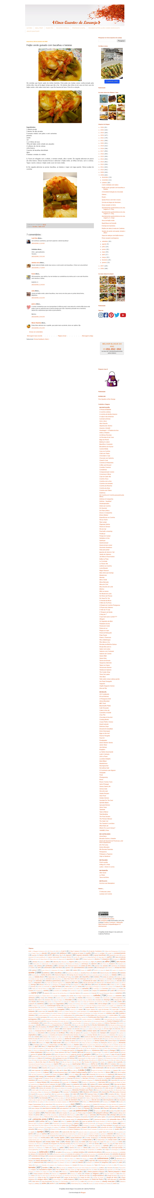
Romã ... (104, 197)
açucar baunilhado (100, 955)
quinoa (44, 1134)
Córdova (100, 1007)
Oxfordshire (103, 1104)
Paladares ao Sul (38, 1106)
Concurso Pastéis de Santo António (96, 1005)
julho (103, 246)
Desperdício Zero (57, 1025)
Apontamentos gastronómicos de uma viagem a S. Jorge (113, 217)
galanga (88, 1052)
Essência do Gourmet (57, 1035)
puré (124, 1129)
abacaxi (53, 953)
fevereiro (105, 260)
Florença (115, 1048)
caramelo (86, 990)
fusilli (81, 1052)
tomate (32, 1167)
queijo (40, 1131)
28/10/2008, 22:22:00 (38, 298)
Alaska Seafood (88, 959)
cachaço (110, 986)
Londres (47, 1074)
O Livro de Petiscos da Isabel (74, 1098)
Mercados (49, 1086)
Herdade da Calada (111, 1058)
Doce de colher (82, 1027)
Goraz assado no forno (109, 205)
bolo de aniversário (88, 982)
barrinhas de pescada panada (94, 975)
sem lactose (67, 1152)
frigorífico (123, 1050)
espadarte (86, 1033)
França (105, 1050)
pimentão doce (115, 1119)
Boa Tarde (48, 982)
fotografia (80, 1050)
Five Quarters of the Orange (106, 399)
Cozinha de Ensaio (98, 1013)
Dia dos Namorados (98, 1025)
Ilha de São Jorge (41, 1062)
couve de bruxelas (103, 1009)
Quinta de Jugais (82, 1133)
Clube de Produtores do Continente (93, 1001)
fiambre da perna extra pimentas (92, 1044)
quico (38, 1133)
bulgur (123, 984)
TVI (122, 1169)
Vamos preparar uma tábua (41, 1173)
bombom (117, 982)
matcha (85, 1082)
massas (74, 1082)
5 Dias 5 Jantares (75, 951)
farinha (77, 1037)
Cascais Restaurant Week (106, 993)
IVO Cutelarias (112, 1064)
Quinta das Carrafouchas (68, 1133)
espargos (103, 1033)
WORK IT (53, 1183)
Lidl (60, 1070)
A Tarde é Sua (35, 953)
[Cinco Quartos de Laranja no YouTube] (123, 316)
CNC (106, 1001)
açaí (96, 953)
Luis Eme (35, 238)
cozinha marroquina (41, 1017)
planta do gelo (32, 1123)
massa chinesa (75, 1080)
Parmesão (97, 1108)
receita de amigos (94, 1135)
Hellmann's (101, 1058)
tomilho (45, 1167)
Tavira (30, 1165)
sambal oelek (95, 1147)
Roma (114, 1141)
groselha (108, 1056)
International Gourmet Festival (37, 1064)
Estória (83, 1035)
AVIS (96, 970)
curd (124, 1021)
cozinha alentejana (81, 1011)
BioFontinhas (110, 980)
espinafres (32, 1035)
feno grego (113, 1042)
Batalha (107, 975)
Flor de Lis (81, 1048)
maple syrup (38, 1078)
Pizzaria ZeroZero (100, 1121)
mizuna (63, 1088)
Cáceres (103, 986)
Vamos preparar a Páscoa (96, 1171)
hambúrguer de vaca (61, 1058)
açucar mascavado (54, 957)
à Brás (84, 951)
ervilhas (62, 1033)
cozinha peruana (113, 1017)
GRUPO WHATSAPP (33, 31)
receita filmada (119, 1135)
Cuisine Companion (113, 1021)
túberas (102, 1169)
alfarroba (56, 961)
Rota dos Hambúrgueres (79, 1143)
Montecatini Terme (120, 1090)
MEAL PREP (39, 28)
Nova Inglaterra (112, 1096)
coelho (120, 1001)
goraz (123, 1054)
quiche (31, 1134)
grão (80, 1056)
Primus (53, 1129)
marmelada (118, 1078)
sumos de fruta (38, 1162)
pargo (74, 1108)
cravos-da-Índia (108, 1019)
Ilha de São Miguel (54, 1062)
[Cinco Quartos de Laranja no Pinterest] (111, 316)
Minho (123, 1086)
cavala (71, 995)
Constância (51, 1007)
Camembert (105, 988)
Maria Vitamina (36, 323)
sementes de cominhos (73, 1154)
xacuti (90, 1183)
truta (95, 1169)
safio (58, 1145)
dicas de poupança (41, 1027)
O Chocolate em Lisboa (57, 1098)
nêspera (52, 1096)
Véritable (87, 1173)
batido (77, 977)
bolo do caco (100, 982)
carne (34, 993)
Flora (100, 1048)
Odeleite (116, 1098)
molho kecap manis (47, 1090)
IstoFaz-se (94, 1064)
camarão (85, 988)
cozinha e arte (110, 1013)
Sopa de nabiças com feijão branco (112, 235)
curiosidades (35, 1023)
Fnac (35, 1050)
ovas (66, 1104)
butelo (40, 986)
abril (103, 254)
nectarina (111, 1094)
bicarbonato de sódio (90, 981)
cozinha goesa (67, 1015)
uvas (51, 1171)
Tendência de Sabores (63, 1165)
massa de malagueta (87, 1080)
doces (57, 1029)
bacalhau (35, 226)
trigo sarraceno (81, 1169)
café (124, 986)
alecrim (122, 959)
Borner (123, 982)
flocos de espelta (38, 1048)
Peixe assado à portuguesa (110, 238)
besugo (31, 980)
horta (35, 1060)
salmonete (31, 1147)
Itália (102, 1064)
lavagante (53, 1067)
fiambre (76, 1045)
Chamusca (89, 997)
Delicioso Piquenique (110, 1023)
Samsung (104, 1147)
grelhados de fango (90, 1056)
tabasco (62, 1162)
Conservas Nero (33, 1007)
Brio (83, 984)
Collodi (85, 1003)
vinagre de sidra (85, 1177)
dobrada (66, 1027)
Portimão (108, 1123)
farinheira (122, 1040)
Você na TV (74, 1181)
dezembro (105, 177)
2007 (102, 266)
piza (77, 1121)
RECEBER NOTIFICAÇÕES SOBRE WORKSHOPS (104, 28)
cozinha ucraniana (87, 1019)
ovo (73, 1104)
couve (81, 1009)
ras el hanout (51, 1135)
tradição (33, 1169)
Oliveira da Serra (94, 1102)
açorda (34, 955)
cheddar (97, 997)
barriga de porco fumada (76, 975)
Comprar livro (112, 81)
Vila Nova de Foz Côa (71, 1175)
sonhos (75, 1160)
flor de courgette (71, 1048)
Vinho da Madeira (84, 1179)
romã (120, 1142)
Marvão (47, 1080)
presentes (94, 1127)
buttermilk (46, 986)
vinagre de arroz (112, 1175)
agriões (109, 957)
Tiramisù (103, 1165)
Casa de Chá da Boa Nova (60, 993)
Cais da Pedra (42, 988)
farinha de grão (98, 1038)
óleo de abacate (58, 1100)
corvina (45, 1009)
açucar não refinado (79, 957)
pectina (111, 1111)
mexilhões (58, 1086)
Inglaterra (110, 1062)
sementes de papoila (71, 1156)
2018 (102, 148)
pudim (117, 1129)
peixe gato (73, 1113)
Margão (93, 1078)
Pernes (72, 1114)
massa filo (114, 1080)
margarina (100, 1078)
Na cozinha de (59, 1094)
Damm (93, 1023)
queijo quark (93, 1132)
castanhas (119, 993)
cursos (45, 1023)
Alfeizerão (64, 961)
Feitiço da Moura (86, 1042)
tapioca (114, 1162)
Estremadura (103, 1035)
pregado (49, 1127)
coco (112, 1001)
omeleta (106, 1101)
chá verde (72, 997)
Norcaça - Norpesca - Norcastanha (89, 1096)
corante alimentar (90, 1007)
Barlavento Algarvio (60, 975)
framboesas (96, 1050)
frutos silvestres (59, 1052)
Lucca (71, 1074)
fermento (122, 1042)
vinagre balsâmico (98, 1175)
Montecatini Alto (109, 1090)
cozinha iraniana (102, 1015)
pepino (90, 1113)
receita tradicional (76, 1137)
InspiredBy (120, 1062)
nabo (75, 1094)
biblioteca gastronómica (53, 981)
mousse (95, 1092)
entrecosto (103, 1031)
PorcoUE (93, 1123)
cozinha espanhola (44, 1015)
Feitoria (96, 1042)
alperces (94, 964)
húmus (74, 1060)
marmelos (32, 1080)
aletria (42, 961)
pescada (93, 1115)
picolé (110, 1117)
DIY (59, 1027)
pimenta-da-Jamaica (100, 1119)
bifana (102, 980)
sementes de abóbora (95, 1152)
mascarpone (55, 1080)
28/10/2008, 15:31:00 (38, 256)
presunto (31, 1129)
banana (123, 973)
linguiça (116, 1070)
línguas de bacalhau (97, 1070)
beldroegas (83, 979)
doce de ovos (39, 1028)
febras (41, 1042)
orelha (121, 1101)
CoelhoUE (31, 1003)
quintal (103, 1133)
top (55, 1167)
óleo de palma (39, 1101)
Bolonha (109, 982)
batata (114, 975)
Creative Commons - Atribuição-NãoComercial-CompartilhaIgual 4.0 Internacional (110, 924)
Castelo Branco (46, 995)
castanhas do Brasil (34, 995)
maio (103, 252)
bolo (76, 982)
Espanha (94, 1033)
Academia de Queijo (77, 953)
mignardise (77, 1086)
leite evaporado (36, 1070)
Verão (80, 1173)
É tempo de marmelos (108, 226)
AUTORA (29, 28)
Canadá (31, 990)
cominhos (122, 1004)
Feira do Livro (75, 1042)
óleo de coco (96, 1100)
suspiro (55, 1162)
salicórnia (98, 1145)
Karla (33, 274)
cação (73, 986)
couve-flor (51, 1011)
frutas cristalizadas (37, 1052)
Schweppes (115, 1149)
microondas (68, 1086)
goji (118, 1054)
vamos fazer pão (76, 1171)
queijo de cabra (83, 1132)
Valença (65, 1171)
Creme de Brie (119, 1019)
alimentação (45, 963)
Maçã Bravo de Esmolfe (109, 223)
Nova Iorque (122, 1096)
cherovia (31, 1000)
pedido (118, 1111)
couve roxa (41, 1011)
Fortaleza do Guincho (68, 1050)
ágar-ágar (101, 957)
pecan (104, 1111)
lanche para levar (106, 1065)
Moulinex (87, 1092)
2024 (102, 132)
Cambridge (96, 988)
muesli (33, 1094)
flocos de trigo (50, 1048)
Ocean (109, 1098)
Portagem (100, 1123)
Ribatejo (68, 1142)
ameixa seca (36, 262)
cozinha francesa (56, 1015)
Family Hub (68, 1036)
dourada (77, 1028)
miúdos (56, 1088)
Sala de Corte (71, 1145)
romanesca (32, 1143)
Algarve (71, 962)
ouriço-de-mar (59, 1104)
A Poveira (123, 951)
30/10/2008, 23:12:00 (38, 328)
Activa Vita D (59, 955)
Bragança (56, 984)
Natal (82, 1094)
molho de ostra (98, 1088)
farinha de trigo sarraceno (85, 1040)
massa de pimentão (101, 1080)
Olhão (85, 1101)
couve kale (115, 1009)
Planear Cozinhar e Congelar (115, 1121)
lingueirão (108, 1070)
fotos (88, 1050)
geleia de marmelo (76, 1054)
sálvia (85, 1147)
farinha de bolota (44, 1038)
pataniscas (51, 1111)
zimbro (115, 1183)
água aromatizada (120, 957)
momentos (67, 1090)
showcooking (35, 1158)
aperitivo (68, 967)
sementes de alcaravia (111, 1152)
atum (68, 970)
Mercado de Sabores (37, 1086)
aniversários (48, 967)
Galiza (106, 1052)
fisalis (69, 1046)
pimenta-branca (83, 1119)
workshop (62, 1183)
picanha (85, 1117)
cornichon (114, 1007)
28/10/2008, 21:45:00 (38, 285)
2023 (102, 135)
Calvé (77, 988)
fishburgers (77, 1046)
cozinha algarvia (94, 1011)
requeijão (77, 1139)
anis (39, 967)
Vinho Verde (35, 1181)
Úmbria (38, 1171)
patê (58, 1111)
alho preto (37, 963)
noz (32, 1098)
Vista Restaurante (47, 1181)
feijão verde (41, 226)
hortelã (52, 1060)
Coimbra (70, 1003)
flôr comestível (60, 1048)
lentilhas (46, 1070)
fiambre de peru (119, 1044)
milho (112, 1086)
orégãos (113, 1102)
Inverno (49, 1064)
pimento (32, 1121)
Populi (63, 1123)
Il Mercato (106, 1060)
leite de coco (121, 1068)
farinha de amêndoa (104, 1036)
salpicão (54, 1147)
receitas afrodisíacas (92, 1137)
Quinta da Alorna (55, 1133)
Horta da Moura (43, 1060)
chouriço (107, 1000)
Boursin (49, 984)
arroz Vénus (45, 970)
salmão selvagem (118, 1145)
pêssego (113, 1115)
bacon (95, 973)
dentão (121, 1023)
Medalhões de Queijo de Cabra (117, 1082)
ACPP (50, 955)
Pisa (63, 1121)
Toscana (110, 1167)
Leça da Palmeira (68, 1067)
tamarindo (89, 1162)
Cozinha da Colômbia (70, 1013)
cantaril (73, 990)
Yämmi (108, 1183)
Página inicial (62, 336)
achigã (110, 953)
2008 (102, 175)
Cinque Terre (57, 1001)
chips (54, 999)
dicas (30, 1027)
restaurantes (87, 1139)
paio (30, 1106)
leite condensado (98, 1068)
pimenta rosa (58, 1119)
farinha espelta (100, 1040)
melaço (68, 1084)
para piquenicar (64, 1108)
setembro (105, 241)
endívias (65, 1030)
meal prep (102, 1082)
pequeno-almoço (102, 1113)
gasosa (33, 1054)
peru (78, 1115)
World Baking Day (76, 1183)
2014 (102, 159)
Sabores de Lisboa (34, 1145)
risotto (83, 1142)
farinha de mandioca (44, 1040)
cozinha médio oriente (56, 1017)
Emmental (57, 1030)
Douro (84, 1028)
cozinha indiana (90, 1015)
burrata (33, 986)
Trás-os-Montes (60, 1169)
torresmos (94, 1167)
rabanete (110, 1134)
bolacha (68, 982)
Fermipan (37, 1044)
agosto (104, 244)
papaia (79, 1106)
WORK (44, 1183)
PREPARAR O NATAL (78, 28)
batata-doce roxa (53, 977)
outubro (104, 182)
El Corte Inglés (108, 1028)
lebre (59, 1067)
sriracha (114, 1160)
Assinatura (55, 970)
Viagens (96, 1173)
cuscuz (66, 1023)
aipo (77, 959)
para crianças (36, 1108)
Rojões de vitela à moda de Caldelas (113, 228)
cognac (51, 1003)
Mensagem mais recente (34, 336)
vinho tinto (122, 1179)
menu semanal (103, 1084)
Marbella (77, 1078)
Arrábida (110, 967)
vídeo (124, 1173)
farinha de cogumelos (85, 1038)
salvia (79, 1147)
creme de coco (64, 1021)
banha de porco (46, 975)
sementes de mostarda (55, 1156)
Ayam (108, 970)
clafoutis (66, 1001)
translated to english (45, 1169)
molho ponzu (58, 1090)
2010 (102, 169)
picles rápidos (102, 1117)
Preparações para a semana (78, 1127)
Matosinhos (93, 1082)
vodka (82, 1181)
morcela (66, 1092)
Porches (70, 1123)
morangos (55, 1092)
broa (89, 984)
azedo (114, 970)
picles (92, 1117)
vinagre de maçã (54, 1177)
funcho (74, 1052)
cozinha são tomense (60, 1019)
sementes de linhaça (38, 1156)
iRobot (86, 1064)
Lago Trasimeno (84, 1065)
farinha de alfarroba (90, 1036)
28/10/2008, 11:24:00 (38, 243)
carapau (94, 990)
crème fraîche (88, 1021)
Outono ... (105, 194)
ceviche (59, 997)
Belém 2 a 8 (92, 979)
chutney (42, 1001)
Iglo (80, 1060)
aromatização (101, 967)
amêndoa (49, 966)
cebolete (110, 995)
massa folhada (41, 1082)
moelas (77, 1088)
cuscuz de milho (76, 1023)
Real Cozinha (68, 1135)
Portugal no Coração (89, 1125)
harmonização (82, 1058)
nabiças (67, 1094)
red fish (52, 1139)
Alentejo (35, 961)
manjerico (63, 1076)
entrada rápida (92, 1031)
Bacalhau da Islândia (73, 973)
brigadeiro (76, 984)
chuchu (33, 1001)
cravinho (98, 1019)
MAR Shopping (60, 1078)
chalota (80, 998)
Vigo (39, 1175)
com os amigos (103, 1004)
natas (102, 1094)
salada (80, 1145)
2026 (102, 127)
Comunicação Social (54, 1005)
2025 (102, 130)
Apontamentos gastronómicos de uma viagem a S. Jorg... (113, 208)
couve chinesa (91, 1009)
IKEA (99, 1060)
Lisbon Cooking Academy (79, 1072)
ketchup (56, 1065)
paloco (48, 1106)
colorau (91, 1004)
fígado (30, 1046)
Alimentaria (69, 963)
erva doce (41, 1033)
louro (62, 1074)
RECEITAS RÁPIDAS (62, 28)
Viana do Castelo (109, 1173)
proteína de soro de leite (106, 1129)
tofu (115, 1165)
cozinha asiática (118, 1011)
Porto (115, 1123)
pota (98, 1125)
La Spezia (69, 1065)
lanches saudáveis (119, 1066)
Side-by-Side (52, 1158)
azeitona (46, 973)
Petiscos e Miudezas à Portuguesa (70, 1117)
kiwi (62, 1065)
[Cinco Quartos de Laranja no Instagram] (100, 316)
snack (92, 1158)
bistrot (30, 982)
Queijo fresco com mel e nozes (111, 200)
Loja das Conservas (36, 1074)
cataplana (63, 995)
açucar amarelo (83, 955)
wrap (84, 1183)
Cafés (34, 988)
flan (92, 1046)
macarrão (93, 1074)
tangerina (105, 1162)
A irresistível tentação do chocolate (112, 192)
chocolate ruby (82, 999)
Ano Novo (59, 967)
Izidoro (121, 1064)
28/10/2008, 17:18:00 (38, 268)
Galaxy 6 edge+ (97, 1052)
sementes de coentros (59, 1154)
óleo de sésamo (74, 1102)
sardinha (99, 1149)
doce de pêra (49, 1028)
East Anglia (98, 1028)
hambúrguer (48, 1058)
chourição (98, 999)
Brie (69, 984)
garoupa (123, 1052)
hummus (60, 1060)
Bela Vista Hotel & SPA (70, 979)
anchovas (114, 965)
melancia (76, 1084)
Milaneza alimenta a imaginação (100, 1086)
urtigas (45, 1171)
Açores (41, 955)
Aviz (102, 970)
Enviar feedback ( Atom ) (41, 339)
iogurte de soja (66, 1064)
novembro (105, 180)
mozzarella (105, 1092)
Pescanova (103, 1115)
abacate (44, 953)
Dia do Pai (87, 1025)
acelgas (102, 953)
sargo (107, 1149)
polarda (41, 1123)
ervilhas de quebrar (74, 1033)
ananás (105, 966)
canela (46, 990)
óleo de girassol (108, 1100)
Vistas (57, 1181)
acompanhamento (119, 953)
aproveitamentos (79, 967)
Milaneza (85, 1086)
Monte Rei (99, 1090)
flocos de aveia (100, 1046)
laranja (34, 1068)
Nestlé (68, 1096)
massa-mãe (66, 1082)
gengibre (87, 1054)
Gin (102, 1054)
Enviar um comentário (36, 332)
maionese (111, 1074)
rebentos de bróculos (80, 1135)
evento (37, 1037)
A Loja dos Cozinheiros (95, 951)
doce (72, 1027)
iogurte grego (76, 1064)
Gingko (107, 1054)
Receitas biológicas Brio (109, 1137)
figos (36, 1046)
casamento (86, 993)
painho (121, 1104)
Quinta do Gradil (94, 1133)
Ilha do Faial (66, 1062)
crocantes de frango (99, 1021)
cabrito (67, 986)
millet (118, 1086)
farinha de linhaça (110, 1038)
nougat (104, 1096)
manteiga (72, 1076)
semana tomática (79, 1152)
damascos (86, 1023)
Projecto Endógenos (74, 1129)
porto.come (65, 1125)
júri (50, 1065)
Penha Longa (82, 1113)
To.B (110, 1165)
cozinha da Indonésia (85, 1013)
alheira (99, 962)
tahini (74, 1162)
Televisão (44, 1165)
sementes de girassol (118, 1154)
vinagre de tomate (99, 1177)
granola (72, 1056)
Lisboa (46, 1072)
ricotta (77, 1141)
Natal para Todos (92, 1094)
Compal (34, 1005)
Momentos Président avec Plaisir (82, 1090)
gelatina (48, 1054)
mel (59, 1084)
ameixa (39, 966)
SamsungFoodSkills (117, 1147)
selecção (43, 1152)
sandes (55, 1149)
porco (77, 1123)
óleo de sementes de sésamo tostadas (56, 1101)
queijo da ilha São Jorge (69, 1132)
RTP (90, 1143)
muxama (40, 1094)
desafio (38, 1025)
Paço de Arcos (113, 1104)
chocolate (68, 1000)
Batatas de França (66, 977)
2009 (102, 172)
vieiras (33, 1175)
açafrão (88, 953)
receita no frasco (33, 1137)
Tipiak (96, 1165)
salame (90, 1145)
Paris (79, 1108)
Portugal (75, 1125)
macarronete (101, 1074)
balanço (114, 973)
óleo (49, 1100)
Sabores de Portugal (48, 1145)
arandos (91, 967)
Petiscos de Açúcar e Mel (35, 1117)
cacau (80, 986)
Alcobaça (115, 959)
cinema (49, 1001)
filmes (43, 1046)
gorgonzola (35, 1056)
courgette (61, 1009)
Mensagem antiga (87, 336)
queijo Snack (102, 1132)
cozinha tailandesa (74, 1019)
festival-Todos (54, 1044)
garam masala (114, 1052)
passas (114, 1108)
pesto (121, 1114)
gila (97, 1054)
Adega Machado (92, 957)
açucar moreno (66, 957)
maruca (41, 1080)
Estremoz (112, 1035)
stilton (121, 1160)
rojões (108, 1141)
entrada (79, 1031)
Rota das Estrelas (65, 1143)
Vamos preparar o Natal (117, 1171)
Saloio (47, 1147)
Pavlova (97, 1111)
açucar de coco (114, 955)
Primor (46, 1129)
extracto (45, 1036)
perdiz (55, 1114)
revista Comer (112, 1139)
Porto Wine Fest (55, 1125)
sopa (82, 1160)
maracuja (70, 1078)
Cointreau (78, 1003)
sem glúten (58, 1152)
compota (42, 1005)
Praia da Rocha (39, 1127)
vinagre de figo (42, 1177)
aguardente (70, 959)
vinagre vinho (43, 1179)
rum (111, 1143)
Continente (60, 1007)
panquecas (62, 1106)
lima (65, 1070)
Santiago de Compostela (87, 1149)
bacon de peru (105, 973)
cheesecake (106, 997)
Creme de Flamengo (76, 1021)
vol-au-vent (90, 1181)
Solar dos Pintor (60, 1160)
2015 (102, 156)
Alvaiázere (112, 963)
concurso (81, 1005)
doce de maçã (103, 1027)
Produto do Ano (62, 1129)
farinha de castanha (57, 1038)
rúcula (97, 1143)
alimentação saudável (57, 963)
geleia (56, 1054)
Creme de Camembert (52, 1021)
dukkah (91, 1028)
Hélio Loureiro (92, 1058)
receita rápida (59, 1137)
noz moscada (43, 1098)
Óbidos (103, 1098)
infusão (103, 1062)
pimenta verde (70, 1119)
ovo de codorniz (86, 1104)
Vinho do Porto (97, 1179)
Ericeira (33, 1033)
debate (100, 1023)
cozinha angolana (106, 1011)
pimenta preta (40, 1119)
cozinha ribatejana (47, 1019)
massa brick (65, 1080)
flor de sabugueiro (92, 1048)
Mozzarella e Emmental (119, 1092)
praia (116, 1125)
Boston (42, 984)
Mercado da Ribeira (120, 1084)
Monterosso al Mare (36, 1092)
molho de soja (121, 1088)
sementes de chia (43, 1154)
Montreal (46, 1092)
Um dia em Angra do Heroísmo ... (112, 202)
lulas (77, 1074)
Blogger (83, 1192)
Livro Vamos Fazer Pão (97, 1072)
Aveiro (83, 970)
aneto (32, 967)
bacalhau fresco (85, 973)
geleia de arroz (65, 1054)
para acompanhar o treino (102, 1106)
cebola (97, 995)
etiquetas (120, 1035)
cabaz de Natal (56, 986)
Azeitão (121, 970)
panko (54, 1106)
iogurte (56, 1064)
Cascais (94, 993)
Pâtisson (64, 1111)
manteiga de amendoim (104, 1076)
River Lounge (93, 1141)
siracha (85, 1158)
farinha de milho (57, 1040)
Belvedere (102, 979)
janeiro (104, 262)
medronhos (34, 1084)
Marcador (85, 1078)
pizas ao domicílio (88, 1121)
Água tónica (53, 959)
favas (34, 1042)
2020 (102, 143)
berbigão (109, 979)
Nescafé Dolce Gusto (42, 1096)
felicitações (104, 1042)
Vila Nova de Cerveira (56, 1175)
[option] (112, 66)
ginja (113, 1054)
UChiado (31, 1171)
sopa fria (92, 1160)
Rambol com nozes (40, 1135)
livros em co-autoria (120, 1072)
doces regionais (67, 1028)
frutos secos (49, 1052)
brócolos (104, 984)
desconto (47, 1025)
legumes (78, 1067)
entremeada (114, 1030)
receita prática (45, 1137)
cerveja (50, 998)
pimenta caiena (120, 1117)
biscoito (119, 981)
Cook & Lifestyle (71, 1007)
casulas (56, 995)
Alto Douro (104, 963)
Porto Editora (44, 1125)
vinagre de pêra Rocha (71, 1177)
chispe (60, 999)
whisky (37, 1183)
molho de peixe (109, 1088)
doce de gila (92, 1027)
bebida (97, 977)
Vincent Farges (57, 1179)
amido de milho (86, 966)
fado (60, 1036)
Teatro (37, 1165)
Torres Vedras (85, 1167)
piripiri (56, 1121)
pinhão (42, 1121)
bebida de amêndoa (108, 977)
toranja (70, 1167)
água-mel (61, 959)
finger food (51, 1046)
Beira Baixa (58, 979)
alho (107, 961)
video (118, 1173)
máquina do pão (49, 1078)
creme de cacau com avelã (36, 1021)
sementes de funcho (104, 1154)
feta (62, 1045)
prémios (63, 1127)
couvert (60, 1011)
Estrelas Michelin (92, 1035)
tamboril (97, 1162)
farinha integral (112, 1040)
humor (68, 1060)
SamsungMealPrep (34, 1149)
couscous (73, 1009)
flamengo (85, 1046)
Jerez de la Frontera (34, 1065)
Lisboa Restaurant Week (61, 1072)
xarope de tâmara (99, 1183)
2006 (102, 268)
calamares (58, 988)
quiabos (121, 1132)
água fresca (44, 959)
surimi (49, 1162)
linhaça (33, 1072)
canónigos (65, 990)
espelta (121, 1033)
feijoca (67, 1042)
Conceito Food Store (70, 1005)
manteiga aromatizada (87, 1076)
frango (112, 1050)
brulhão (112, 984)
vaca (57, 1171)
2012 (102, 164)
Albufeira (97, 959)
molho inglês (35, 1090)
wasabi (98, 1181)
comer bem (114, 1003)
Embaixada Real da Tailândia (43, 1030)
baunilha (86, 977)
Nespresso (60, 1096)
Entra (72, 1030)
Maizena (120, 1074)
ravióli (60, 1135)
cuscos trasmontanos (55, 1023)
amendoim (62, 965)
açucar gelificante (41, 957)
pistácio (69, 1121)
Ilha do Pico (75, 1062)
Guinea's (123, 1056)
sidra (60, 1158)
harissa (72, 1058)
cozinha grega (79, 1015)
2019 (102, 146)
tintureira (89, 1165)
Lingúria (123, 1070)
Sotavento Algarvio (104, 1160)
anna (33, 291)
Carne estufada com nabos (110, 185)
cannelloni (57, 990)
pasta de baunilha (41, 1111)
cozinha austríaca (33, 1013)
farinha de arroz (118, 1036)
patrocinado (82, 1110)
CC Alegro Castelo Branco (83, 995)
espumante (45, 1035)
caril (112, 990)
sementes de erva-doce (89, 1154)
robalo (102, 1141)
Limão (81, 1070)
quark (32, 1132)
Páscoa (106, 1108)
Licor (54, 1070)
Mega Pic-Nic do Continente (47, 1084)
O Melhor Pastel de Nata (92, 1098)
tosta (116, 1167)
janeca (34, 304)
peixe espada (63, 1113)
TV (117, 1169)
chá (65, 997)
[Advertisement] (60, 363)
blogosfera (37, 982)
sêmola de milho (103, 1156)
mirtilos (33, 1088)
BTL (118, 984)
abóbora (63, 953)
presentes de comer (107, 1127)
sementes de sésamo (88, 1156)
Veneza (73, 1173)
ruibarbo (105, 1143)
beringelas (118, 979)
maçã (84, 1074)
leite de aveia (111, 1067)
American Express (73, 965)
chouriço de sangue (120, 999)
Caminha (113, 988)
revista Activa (101, 1139)
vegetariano (63, 1173)
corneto (107, 1007)
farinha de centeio (70, 1039)
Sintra (78, 1158)
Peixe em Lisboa (50, 1113)
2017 (102, 151)
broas (96, 984)
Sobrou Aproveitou (42, 1160)
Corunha (37, 1009)
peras (38, 1115)
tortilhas (101, 1167)
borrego (33, 984)
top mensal (62, 1167)
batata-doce (39, 977)
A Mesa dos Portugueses (111, 951)
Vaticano (54, 1173)
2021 (102, 140)
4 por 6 (63, 951)
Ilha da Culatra (115, 1060)
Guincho (115, 1056)
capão (79, 990)
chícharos (48, 999)
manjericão (51, 1076)
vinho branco (69, 1179)
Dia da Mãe (68, 1025)
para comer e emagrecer (118, 1106)
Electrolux (118, 1028)
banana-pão (35, 975)
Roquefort (54, 1143)
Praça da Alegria (107, 1125)
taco (68, 1162)
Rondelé (46, 1143)
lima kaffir (73, 1070)
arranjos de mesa (120, 967)
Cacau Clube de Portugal (92, 986)
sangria (63, 1149)
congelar (111, 1005)
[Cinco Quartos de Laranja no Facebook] (105, 316)
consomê (43, 1007)
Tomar (121, 1165)
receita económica (107, 1135)
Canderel (38, 990)
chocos (90, 999)
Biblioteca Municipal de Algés (73, 980)
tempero (52, 1165)
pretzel (40, 1129)
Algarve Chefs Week (83, 961)
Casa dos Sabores (75, 993)
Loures (55, 1074)
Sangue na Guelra (73, 1149)
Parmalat (87, 1108)
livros (108, 1072)
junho (104, 249)
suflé (30, 1162)
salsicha (71, 1147)
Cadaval (117, 986)
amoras (97, 965)
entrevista (122, 1030)
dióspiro (51, 1027)
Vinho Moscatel (112, 1179)
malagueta (32, 1076)
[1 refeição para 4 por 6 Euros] (112, 379)
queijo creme (55, 1132)
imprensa (95, 1062)
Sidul (66, 1158)
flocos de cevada (113, 1046)
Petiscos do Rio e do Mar (51, 1117)
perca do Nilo (47, 1114)
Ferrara (45, 1044)
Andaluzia (122, 965)
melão (85, 1084)
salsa (62, 1147)
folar (48, 1050)
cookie (80, 1007)
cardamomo (103, 990)
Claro (79, 1001)
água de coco (35, 959)
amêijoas (31, 965)
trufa (90, 1169)
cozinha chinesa (57, 1013)
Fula (68, 1052)
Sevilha (123, 1156)
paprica (86, 1106)
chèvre (40, 999)
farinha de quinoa (70, 1040)
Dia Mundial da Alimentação (116, 1025)
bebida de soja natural (37, 979)
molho (89, 1088)
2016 (102, 154)
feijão (48, 1042)
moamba (70, 1088)
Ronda (39, 1143)
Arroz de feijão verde (108, 220)
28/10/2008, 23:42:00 (38, 317)
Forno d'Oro (56, 1050)
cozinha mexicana (69, 1017)
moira (83, 1088)
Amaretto (120, 963)
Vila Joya (45, 1175)
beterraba (39, 981)
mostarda (74, 1092)
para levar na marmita (49, 1108)
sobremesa (103, 1158)
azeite (32, 972)
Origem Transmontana (35, 1104)
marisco (108, 1078)
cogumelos (60, 1004)
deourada (31, 1025)
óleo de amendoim (71, 1100)
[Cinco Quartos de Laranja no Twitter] (117, 316)
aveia (75, 970)
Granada (43, 1056)
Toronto (77, 1167)
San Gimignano (45, 1149)
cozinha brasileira (45, 1013)
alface (48, 962)
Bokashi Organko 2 (58, 982)
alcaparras (105, 959)
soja (52, 1160)
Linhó (39, 1072)
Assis (61, 970)
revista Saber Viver (53, 1142)
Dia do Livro (78, 1025)
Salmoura (40, 1147)
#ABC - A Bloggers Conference (37, 951)
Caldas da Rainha (69, 988)
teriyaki (75, 1165)
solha (69, 1160)
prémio (56, 1127)
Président (119, 1127)
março (104, 257)
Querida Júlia (112, 1132)
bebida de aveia (121, 977)
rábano (119, 1133)
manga (41, 1076)
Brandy (63, 984)
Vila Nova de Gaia (84, 1175)
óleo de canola (85, 1100)
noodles (74, 1096)
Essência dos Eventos (72, 1035)
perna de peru (63, 1114)
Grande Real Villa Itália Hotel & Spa (57, 1056)
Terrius (82, 1165)
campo (121, 988)
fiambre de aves (107, 1044)
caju (50, 988)
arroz (34, 970)
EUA (30, 1036)
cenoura (32, 998)
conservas (120, 1005)
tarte (120, 1162)
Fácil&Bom (54, 1036)
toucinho (123, 1167)
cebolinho (119, 995)
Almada (77, 963)
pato (71, 1111)
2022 (102, 138)
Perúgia (85, 1114)
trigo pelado (71, 1169)
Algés (92, 961)
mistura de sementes (45, 1088)
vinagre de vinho (112, 1177)
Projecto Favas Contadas (90, 1129)
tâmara (80, 1162)
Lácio (76, 1065)
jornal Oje (44, 1065)
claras (73, 1001)
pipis (49, 1121)
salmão (106, 1145)
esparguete (113, 1033)
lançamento (94, 1065)
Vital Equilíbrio (65, 1181)
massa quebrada (55, 1082)
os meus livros (48, 1104)
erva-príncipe (52, 1033)
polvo (47, 1123)
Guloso (33, 1058)
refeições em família (63, 1139)
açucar (69, 955)
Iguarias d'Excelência (90, 1060)
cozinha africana (69, 1011)
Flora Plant (108, 1048)
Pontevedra (56, 1123)
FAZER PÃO (49, 28)
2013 (102, 162)
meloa (93, 1084)
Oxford (95, 1104)
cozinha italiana (113, 1015)
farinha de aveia (33, 1038)
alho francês (121, 962)
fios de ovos (62, 1046)
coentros (40, 1004)
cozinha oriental (81, 1017)
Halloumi (40, 1058)
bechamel (49, 979)
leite (85, 1068)
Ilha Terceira (85, 1062)
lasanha (45, 1067)
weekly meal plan (108, 1181)
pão (70, 1106)
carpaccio (47, 993)
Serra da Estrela (114, 1156)
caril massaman (121, 990)
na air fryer (48, 1094)
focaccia (42, 1050)
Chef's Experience (117, 997)
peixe (38, 1113)
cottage (52, 1009)
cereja (42, 997)
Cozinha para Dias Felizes (96, 1017)
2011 (102, 167)
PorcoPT (85, 1123)
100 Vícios (50, 951)
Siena (72, 1158)
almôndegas (85, 963)
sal (63, 1145)
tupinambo (110, 1169)
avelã (89, 970)
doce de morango (114, 1027)
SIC (45, 1158)
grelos (100, 1056)
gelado (40, 1054)
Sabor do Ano (119, 1143)
